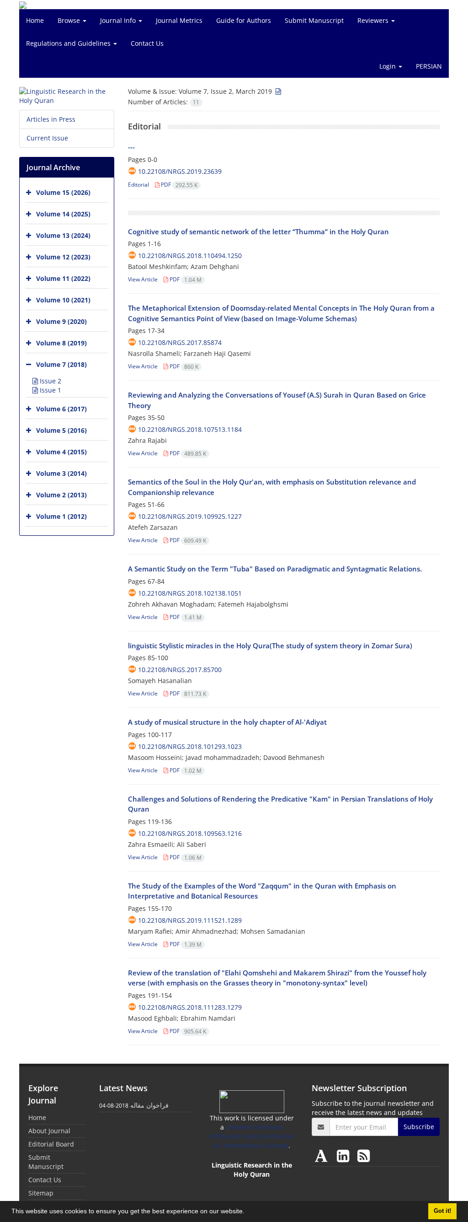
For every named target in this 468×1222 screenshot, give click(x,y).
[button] (247, 1212)
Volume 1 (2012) (61, 516)
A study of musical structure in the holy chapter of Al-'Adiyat (227, 722)
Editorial (138, 184)
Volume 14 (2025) (63, 214)
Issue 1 (49, 390)
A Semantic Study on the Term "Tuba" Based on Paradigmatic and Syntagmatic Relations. (275, 568)
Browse (70, 20)
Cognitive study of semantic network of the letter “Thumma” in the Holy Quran (258, 231)
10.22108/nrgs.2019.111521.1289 (190, 920)
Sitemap (40, 1193)
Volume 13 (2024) (63, 235)
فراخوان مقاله (149, 1105)
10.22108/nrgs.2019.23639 (180, 171)
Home (35, 20)
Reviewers (373, 20)
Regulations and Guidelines (69, 43)
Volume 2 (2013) (61, 494)
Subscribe (419, 1126)
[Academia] (323, 1155)
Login (388, 66)
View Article (143, 279)
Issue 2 (49, 381)
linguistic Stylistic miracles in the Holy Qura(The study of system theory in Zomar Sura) (270, 645)
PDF (178, 184)
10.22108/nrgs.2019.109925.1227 (190, 516)
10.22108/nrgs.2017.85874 (180, 342)
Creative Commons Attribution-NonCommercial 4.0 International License (251, 1136)
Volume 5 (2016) (61, 430)
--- (131, 146)
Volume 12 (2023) (63, 257)
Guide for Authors (243, 20)
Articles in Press (51, 119)
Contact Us (147, 43)
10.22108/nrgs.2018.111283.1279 (190, 1007)
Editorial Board (51, 1144)
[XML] (277, 91)
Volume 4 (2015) (61, 451)
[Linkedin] (345, 1155)
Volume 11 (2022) (63, 278)
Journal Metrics (179, 20)
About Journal (49, 1130)
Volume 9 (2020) (61, 321)
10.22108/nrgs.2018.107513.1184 (190, 429)
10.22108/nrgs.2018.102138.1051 (190, 593)
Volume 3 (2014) (61, 473)
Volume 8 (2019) (61, 343)
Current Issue (47, 138)
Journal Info (119, 20)
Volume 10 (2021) (63, 300)
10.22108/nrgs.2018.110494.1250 (190, 255)
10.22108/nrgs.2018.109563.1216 (190, 833)
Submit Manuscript (314, 20)
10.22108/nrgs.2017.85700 (180, 669)
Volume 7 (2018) (61, 364)
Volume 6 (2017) (61, 408)
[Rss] (363, 1155)
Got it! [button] (442, 1211)
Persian (429, 66)
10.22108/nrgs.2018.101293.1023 (190, 746)
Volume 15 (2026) (63, 192)
